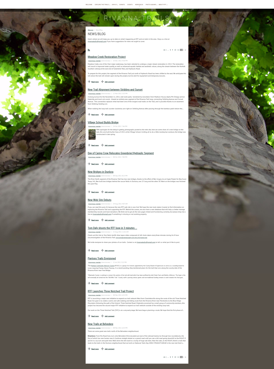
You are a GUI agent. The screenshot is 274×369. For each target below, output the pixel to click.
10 (175, 50)
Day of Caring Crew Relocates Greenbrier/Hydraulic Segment (121, 153)
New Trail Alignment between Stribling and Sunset (115, 89)
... (168, 50)
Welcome (90, 30)
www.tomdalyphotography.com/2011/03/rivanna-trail (131, 238)
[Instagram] (191, 34)
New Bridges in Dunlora (100, 172)
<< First (164, 50)
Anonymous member (94, 61)
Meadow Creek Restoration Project (107, 57)
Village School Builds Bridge (103, 122)
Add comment (109, 82)
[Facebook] (191, 29)
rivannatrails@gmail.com (97, 41)
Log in (186, 10)
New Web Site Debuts (99, 200)
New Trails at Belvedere (100, 324)
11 (178, 50)
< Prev (166, 50)
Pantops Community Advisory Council (102, 266)
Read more (95, 82)
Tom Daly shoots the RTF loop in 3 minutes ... (112, 228)
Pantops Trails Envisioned (102, 258)
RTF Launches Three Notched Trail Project (111, 291)
